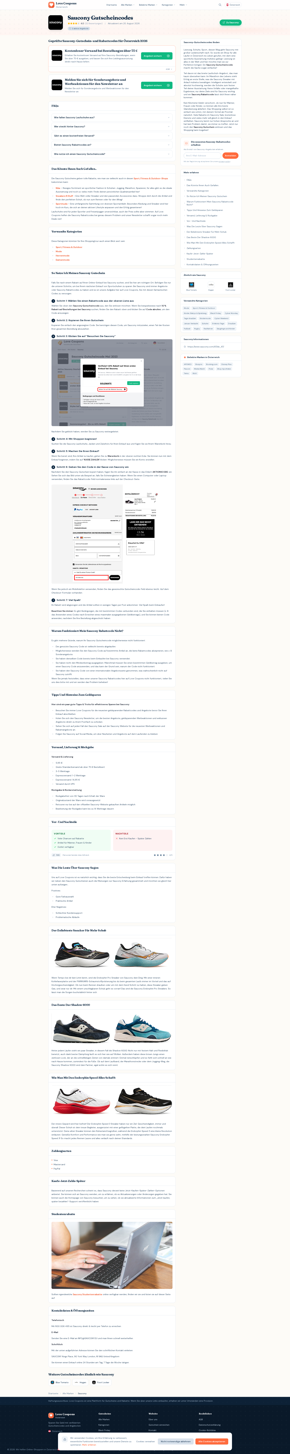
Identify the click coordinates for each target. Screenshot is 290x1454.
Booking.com (212, 364)
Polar (211, 369)
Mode (59, 251)
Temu (186, 373)
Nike (58, 188)
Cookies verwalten (145, 1441)
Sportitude (62, 203)
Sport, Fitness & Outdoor (69, 247)
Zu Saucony (232, 22)
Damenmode (63, 259)
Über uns (153, 1419)
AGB (201, 1419)
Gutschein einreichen (159, 1424)
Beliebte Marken (147, 4)
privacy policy (224, 161)
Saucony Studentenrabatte (87, 1294)
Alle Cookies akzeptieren (211, 1441)
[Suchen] (220, 5)
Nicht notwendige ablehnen (176, 1441)
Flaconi (187, 369)
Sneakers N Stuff (64, 196)
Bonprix (198, 364)
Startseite (111, 4)
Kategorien (167, 4)
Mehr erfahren (89, 1444)
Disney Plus (226, 364)
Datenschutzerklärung (210, 1424)
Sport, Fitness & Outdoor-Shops (151, 178)
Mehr (182, 4)
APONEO (188, 364)
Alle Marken (126, 4)
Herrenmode (62, 255)
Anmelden (230, 155)
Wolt (195, 373)
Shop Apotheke (224, 369)
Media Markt (199, 369)
